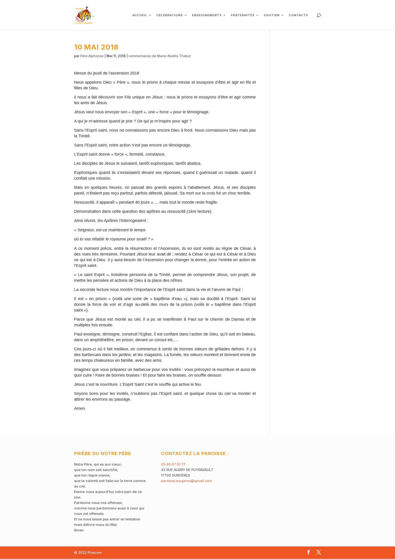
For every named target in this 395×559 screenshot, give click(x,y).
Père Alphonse (92, 56)
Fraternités (243, 15)
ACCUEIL (139, 15)
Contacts (298, 15)
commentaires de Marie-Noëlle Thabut (159, 56)
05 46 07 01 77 (173, 464)
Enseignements (207, 15)
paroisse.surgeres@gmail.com (186, 481)
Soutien (272, 15)
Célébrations (169, 15)
